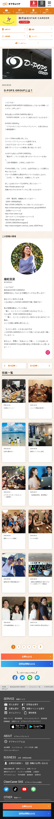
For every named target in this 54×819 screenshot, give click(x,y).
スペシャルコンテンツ (31, 718)
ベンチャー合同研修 (24, 772)
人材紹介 (36, 772)
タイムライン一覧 (34, 687)
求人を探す (14, 704)
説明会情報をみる (27, 664)
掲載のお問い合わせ (39, 763)
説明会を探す (32, 704)
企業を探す (14, 709)
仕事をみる (27, 657)
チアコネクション (10, 775)
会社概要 (7, 747)
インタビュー (28, 43)
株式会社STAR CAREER (17, 687)
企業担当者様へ (16, 763)
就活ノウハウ (8, 718)
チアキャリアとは (17, 742)
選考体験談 (18, 718)
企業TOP (15, 29)
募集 (42, 29)
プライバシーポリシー (11, 750)
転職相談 (7, 721)
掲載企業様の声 (9, 769)
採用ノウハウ (31, 769)
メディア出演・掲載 (31, 747)
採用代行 (38, 775)
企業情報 (15, 36)
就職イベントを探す (35, 709)
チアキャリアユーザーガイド (31, 721)
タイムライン (15, 713)
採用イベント (20, 769)
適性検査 (32, 713)
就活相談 (44, 718)
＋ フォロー (24, 22)
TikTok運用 (21, 775)
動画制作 (30, 775)
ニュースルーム (17, 747)
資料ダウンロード (10, 772)
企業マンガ (15, 721)
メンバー (42, 36)
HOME (4, 687)
